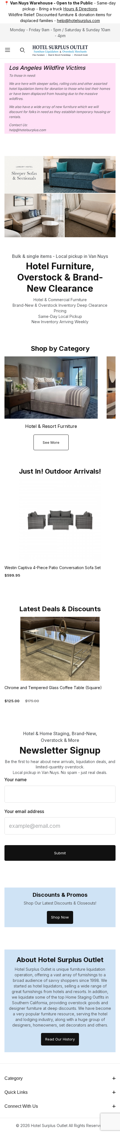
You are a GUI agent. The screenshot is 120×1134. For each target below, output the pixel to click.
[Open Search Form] (22, 50)
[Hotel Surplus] (60, 49)
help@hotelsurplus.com (78, 20)
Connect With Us (21, 1106)
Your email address (24, 811)
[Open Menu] (7, 50)
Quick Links (16, 1092)
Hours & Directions (80, 8)
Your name (15, 779)
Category (13, 1078)
